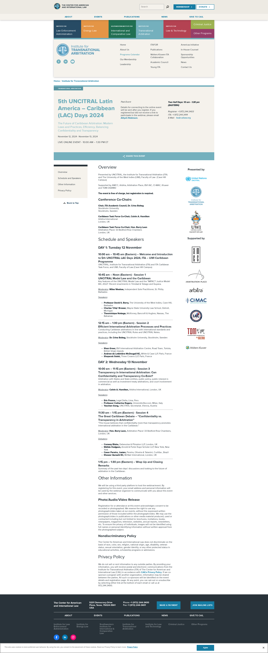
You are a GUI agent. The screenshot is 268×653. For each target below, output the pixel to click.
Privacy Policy (64, 191)
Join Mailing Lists (202, 605)
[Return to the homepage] (71, 7)
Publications (156, 50)
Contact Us (186, 67)
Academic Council (159, 62)
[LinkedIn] (66, 61)
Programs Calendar (130, 55)
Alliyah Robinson (129, 118)
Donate (203, 7)
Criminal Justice (176, 624)
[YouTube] (72, 61)
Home (123, 45)
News (183, 62)
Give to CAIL (196, 616)
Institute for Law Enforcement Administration (62, 626)
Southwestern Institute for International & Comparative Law (107, 629)
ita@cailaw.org (183, 118)
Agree (205, 648)
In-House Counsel (189, 50)
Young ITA (155, 67)
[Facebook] (59, 61)
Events (98, 616)
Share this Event (135, 156)
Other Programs (199, 624)
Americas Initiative (190, 45)
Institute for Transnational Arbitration (80, 81)
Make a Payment (169, 605)
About (68, 616)
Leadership (125, 64)
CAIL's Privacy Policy (151, 572)
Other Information (66, 184)
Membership (183, 7)
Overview (62, 172)
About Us (124, 50)
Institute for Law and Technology (153, 625)
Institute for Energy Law (82, 625)
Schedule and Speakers (69, 178)
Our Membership (128, 59)
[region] (134, 648)
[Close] (263, 648)
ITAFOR (154, 45)
